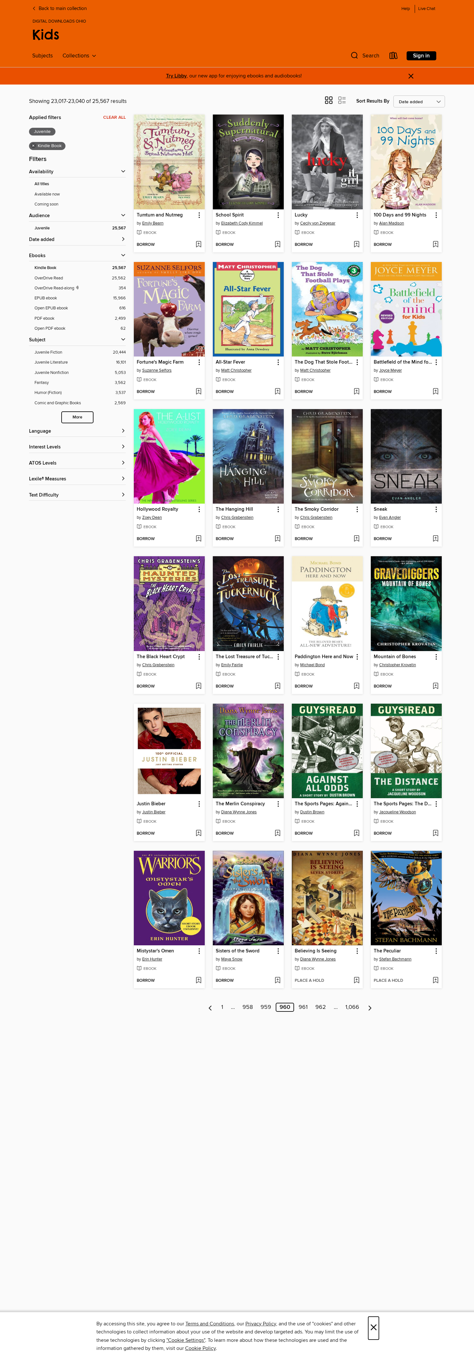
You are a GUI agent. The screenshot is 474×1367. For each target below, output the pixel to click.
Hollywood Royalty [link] (157, 509)
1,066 (352, 1007)
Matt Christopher (236, 370)
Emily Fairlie (232, 665)
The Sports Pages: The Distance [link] (403, 804)
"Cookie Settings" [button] (185, 1340)
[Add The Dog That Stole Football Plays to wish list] (356, 392)
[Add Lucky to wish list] (356, 245)
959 (266, 1007)
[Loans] (393, 57)
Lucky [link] (301, 215)
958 (247, 1007)
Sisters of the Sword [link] (238, 951)
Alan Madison (391, 223)
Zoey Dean (152, 517)
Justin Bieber (153, 812)
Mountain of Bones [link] (395, 657)
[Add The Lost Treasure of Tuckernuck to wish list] (277, 686)
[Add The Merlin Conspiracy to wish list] (277, 833)
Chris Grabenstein (237, 517)
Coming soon (46, 204)
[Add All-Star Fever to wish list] (277, 392)
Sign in (421, 55)
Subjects (42, 55)
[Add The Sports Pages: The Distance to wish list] (435, 833)
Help (405, 8)
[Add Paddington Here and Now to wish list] (356, 686)
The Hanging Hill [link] (234, 509)
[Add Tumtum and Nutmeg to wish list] (198, 245)
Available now (47, 194)
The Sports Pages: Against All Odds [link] (324, 804)
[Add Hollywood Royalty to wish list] (198, 539)
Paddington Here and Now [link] (324, 657)
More (77, 417)
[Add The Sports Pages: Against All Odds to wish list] (356, 833)
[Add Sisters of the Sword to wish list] (277, 981)
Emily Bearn (152, 223)
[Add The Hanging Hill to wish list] (277, 539)
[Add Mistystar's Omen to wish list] (198, 981)
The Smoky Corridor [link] (317, 509)
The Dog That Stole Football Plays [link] (324, 362)
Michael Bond (312, 665)
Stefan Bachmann (395, 959)
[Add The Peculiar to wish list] (435, 981)
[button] (364, 57)
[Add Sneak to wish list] (435, 539)
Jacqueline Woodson (397, 812)
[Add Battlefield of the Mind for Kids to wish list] (435, 392)
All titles (42, 184)
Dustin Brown (312, 812)
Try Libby (176, 76)
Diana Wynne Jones (239, 812)
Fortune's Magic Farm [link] (160, 362)
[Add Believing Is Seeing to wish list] (356, 981)
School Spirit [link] (230, 215)
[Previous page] (210, 1007)
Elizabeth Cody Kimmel (242, 223)
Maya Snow (231, 959)
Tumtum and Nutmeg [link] (160, 215)
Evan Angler (390, 517)
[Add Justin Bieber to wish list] (198, 833)
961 (303, 1007)
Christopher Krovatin (397, 665)
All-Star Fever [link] (230, 362)
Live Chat (426, 8)
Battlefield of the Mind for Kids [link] (403, 362)
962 (320, 1007)
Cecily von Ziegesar (317, 223)
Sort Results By (373, 101)
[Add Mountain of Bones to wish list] (435, 686)
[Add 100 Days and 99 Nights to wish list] (435, 245)
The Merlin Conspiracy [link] (240, 804)
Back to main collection (62, 9)
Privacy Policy (260, 1324)
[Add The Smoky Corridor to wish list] (356, 539)
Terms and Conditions (209, 1324)
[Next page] (370, 1007)
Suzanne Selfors (157, 370)
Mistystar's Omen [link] (155, 951)
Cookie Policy (200, 1348)
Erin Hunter (152, 959)
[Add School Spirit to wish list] (277, 245)
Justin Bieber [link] (151, 804)
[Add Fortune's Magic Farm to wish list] (198, 392)
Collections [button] (77, 55)
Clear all (114, 117)
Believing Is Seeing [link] (316, 951)
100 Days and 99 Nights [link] (400, 215)
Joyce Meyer (390, 370)
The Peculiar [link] (387, 951)
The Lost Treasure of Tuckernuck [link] (245, 657)
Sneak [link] (380, 509)
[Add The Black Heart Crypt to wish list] (198, 686)
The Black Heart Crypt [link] (161, 657)
